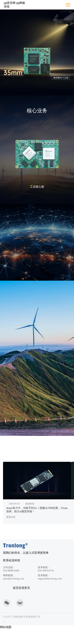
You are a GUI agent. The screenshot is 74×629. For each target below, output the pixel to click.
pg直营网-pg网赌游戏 (14, 4)
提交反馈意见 (21, 587)
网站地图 (5, 627)
